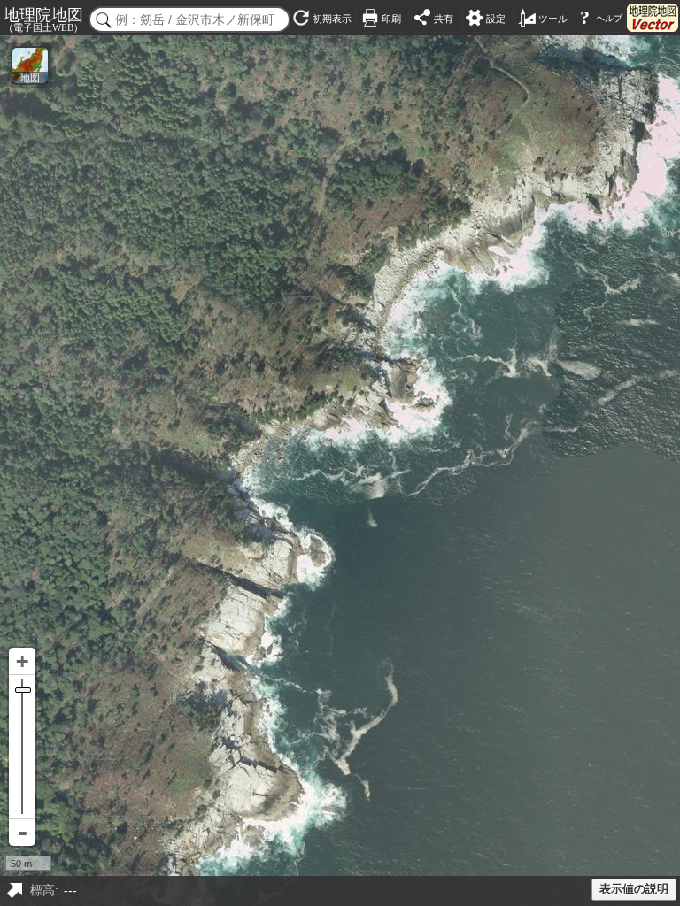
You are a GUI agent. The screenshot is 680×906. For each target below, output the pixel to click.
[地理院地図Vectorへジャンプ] (652, 18)
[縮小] (22, 832)
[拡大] (22, 661)
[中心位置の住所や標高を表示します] (14, 891)
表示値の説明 (633, 889)
